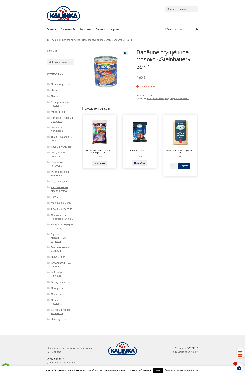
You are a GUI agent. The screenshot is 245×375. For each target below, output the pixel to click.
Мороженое (58, 111)
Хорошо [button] (157, 370)
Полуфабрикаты (60, 84)
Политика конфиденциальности (181, 370)
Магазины (85, 29)
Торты (54, 197)
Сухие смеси (58, 294)
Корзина (115, 29)
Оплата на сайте (56, 359)
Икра (54, 90)
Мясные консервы (62, 203)
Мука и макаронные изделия (58, 238)
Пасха (54, 96)
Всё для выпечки (71, 40)
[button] (125, 53)
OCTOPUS (192, 348)
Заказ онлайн (68, 29)
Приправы (57, 288)
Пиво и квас (58, 257)
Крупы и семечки (61, 146)
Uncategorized (59, 319)
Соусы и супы (59, 181)
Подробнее (99, 163)
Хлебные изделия (61, 209)
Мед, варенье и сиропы (177, 98)
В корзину (183, 165)
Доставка (101, 29)
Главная (51, 29)
